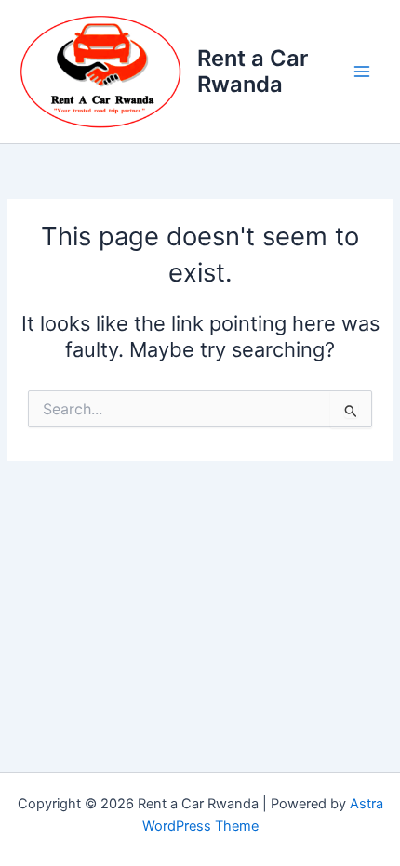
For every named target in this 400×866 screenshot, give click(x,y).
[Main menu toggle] (361, 71)
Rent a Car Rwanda (252, 71)
